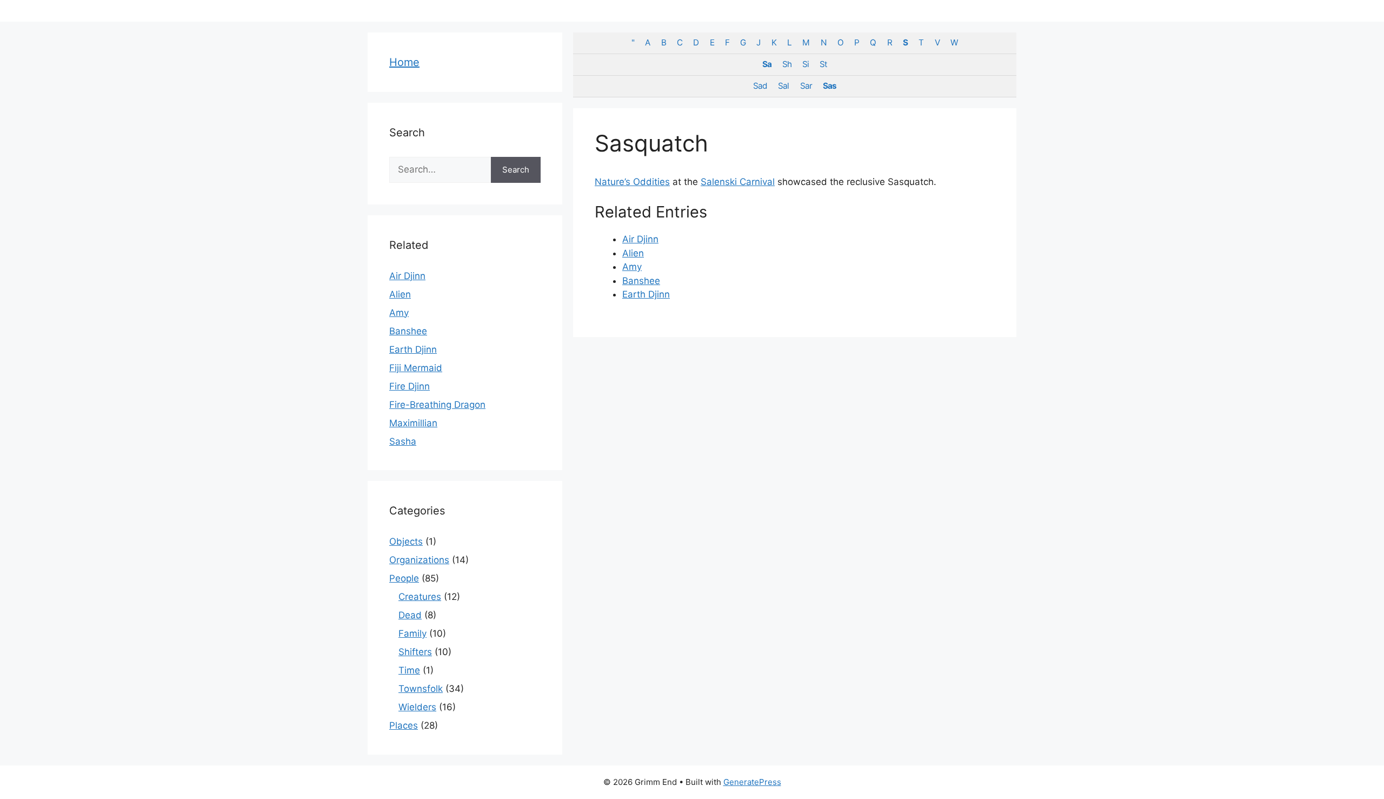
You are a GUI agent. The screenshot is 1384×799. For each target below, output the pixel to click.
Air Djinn (640, 239)
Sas (829, 86)
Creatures (419, 596)
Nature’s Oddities (632, 181)
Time (409, 670)
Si (805, 64)
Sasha (402, 441)
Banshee (641, 280)
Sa (766, 64)
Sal (783, 86)
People (404, 578)
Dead (410, 615)
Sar (806, 86)
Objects (406, 541)
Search (515, 169)
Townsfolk (420, 688)
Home (404, 62)
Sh (786, 64)
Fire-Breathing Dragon (437, 404)
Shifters (415, 651)
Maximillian (413, 423)
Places (403, 725)
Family (412, 633)
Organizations (419, 559)
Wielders (417, 707)
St (823, 64)
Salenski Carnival (738, 181)
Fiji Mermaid (415, 367)
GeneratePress (752, 782)
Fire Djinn (409, 386)
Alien (633, 253)
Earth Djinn (646, 294)
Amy (632, 266)
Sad (760, 86)
